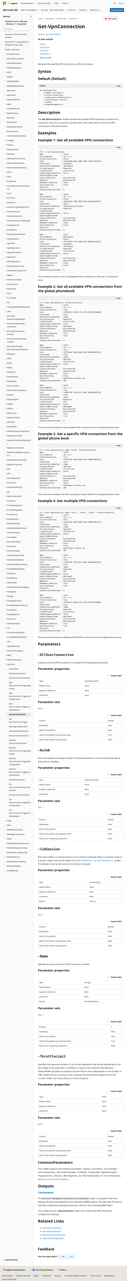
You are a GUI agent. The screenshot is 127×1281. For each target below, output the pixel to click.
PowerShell (61, 18)
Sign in (121, 3)
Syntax (42, 44)
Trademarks (109, 1276)
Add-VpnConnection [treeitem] (17, 673)
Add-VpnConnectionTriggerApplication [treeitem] (20, 685)
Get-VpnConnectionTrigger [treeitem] (18, 720)
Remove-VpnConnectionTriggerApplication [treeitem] (20, 751)
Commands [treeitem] (13, 669)
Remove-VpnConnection (54, 1234)
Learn (40, 18)
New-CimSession (84, 860)
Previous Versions (23, 1276)
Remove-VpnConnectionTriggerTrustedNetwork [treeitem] (19, 772)
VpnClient (73, 18)
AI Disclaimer (7, 1276)
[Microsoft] (4, 3)
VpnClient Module (53, 34)
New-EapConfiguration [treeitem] (18, 726)
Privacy (57, 1276)
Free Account (117, 10)
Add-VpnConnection (52, 1228)
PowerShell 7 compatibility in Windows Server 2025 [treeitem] (17, 43)
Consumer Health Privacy (75, 1276)
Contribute (46, 1276)
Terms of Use (95, 1276)
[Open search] (114, 3)
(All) (40, 708)
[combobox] (17, 22)
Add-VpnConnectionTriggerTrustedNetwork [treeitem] (19, 707)
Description (44, 47)
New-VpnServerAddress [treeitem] (19, 731)
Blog (35, 1276)
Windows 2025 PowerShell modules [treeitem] (16, 36)
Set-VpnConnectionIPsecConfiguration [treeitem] (19, 787)
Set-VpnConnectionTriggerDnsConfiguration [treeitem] (20, 802)
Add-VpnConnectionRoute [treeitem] (19, 678)
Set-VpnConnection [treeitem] (17, 779)
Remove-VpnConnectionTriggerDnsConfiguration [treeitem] (20, 761)
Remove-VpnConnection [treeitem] (19, 735)
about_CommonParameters (55, 1179)
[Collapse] (31, 16)
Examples (44, 51)
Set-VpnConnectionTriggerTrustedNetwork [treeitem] (19, 813)
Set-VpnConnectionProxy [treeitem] (19, 795)
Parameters (44, 54)
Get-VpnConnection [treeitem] (17, 714)
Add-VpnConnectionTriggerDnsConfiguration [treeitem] (20, 696)
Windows (50, 18)
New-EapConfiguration (53, 1238)
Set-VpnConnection (52, 1231)
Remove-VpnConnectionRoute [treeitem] (17, 741)
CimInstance (46, 1192)
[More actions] (121, 19)
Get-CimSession (104, 860)
